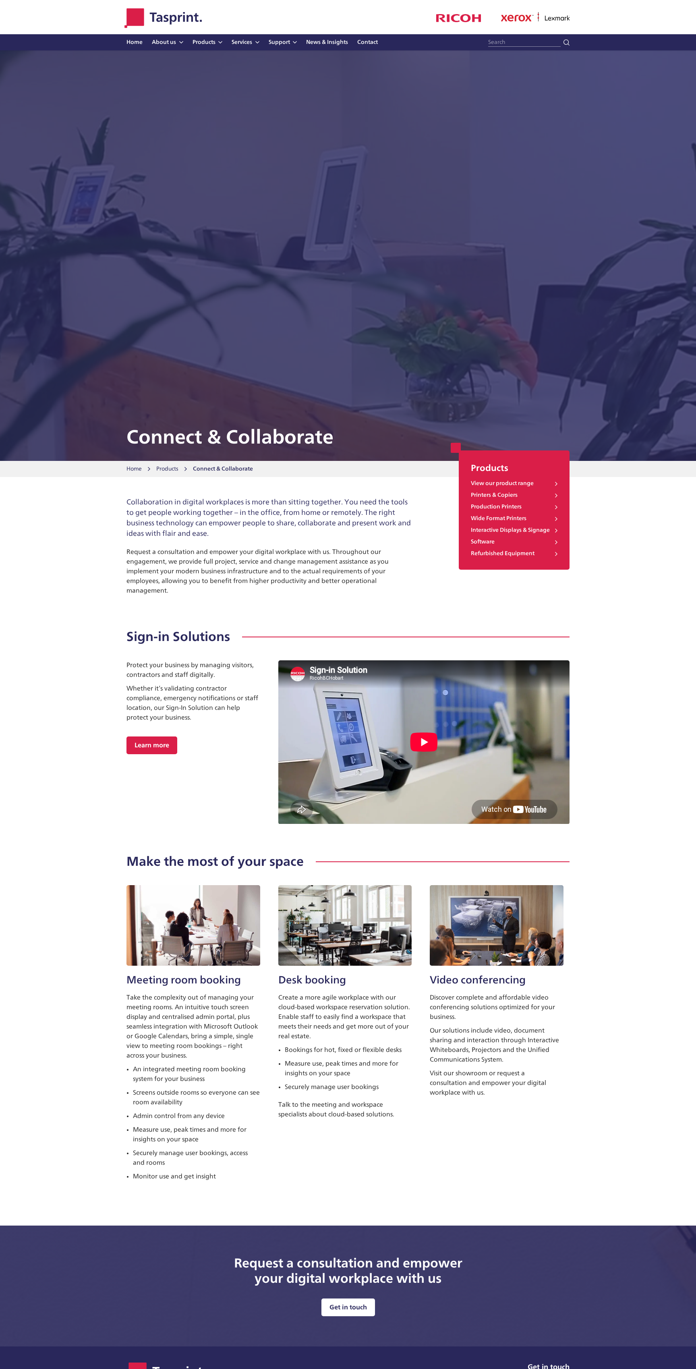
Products (167, 469)
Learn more (152, 745)
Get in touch (348, 1307)
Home (134, 469)
